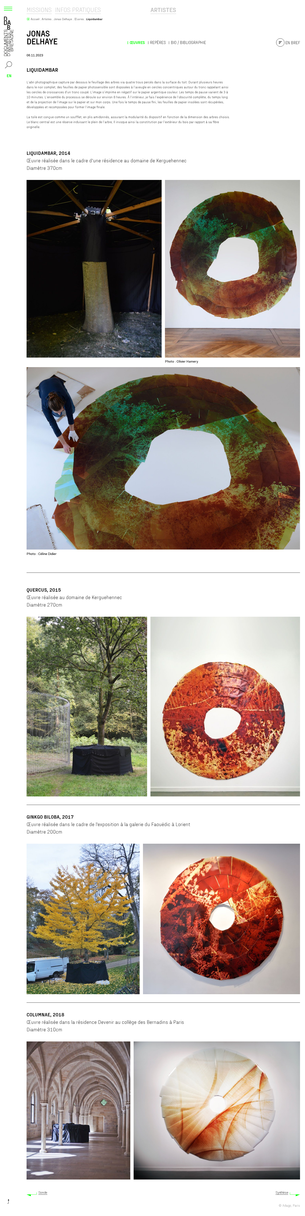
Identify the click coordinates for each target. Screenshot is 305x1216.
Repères (158, 42)
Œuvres (137, 42)
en (9, 75)
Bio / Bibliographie (188, 42)
